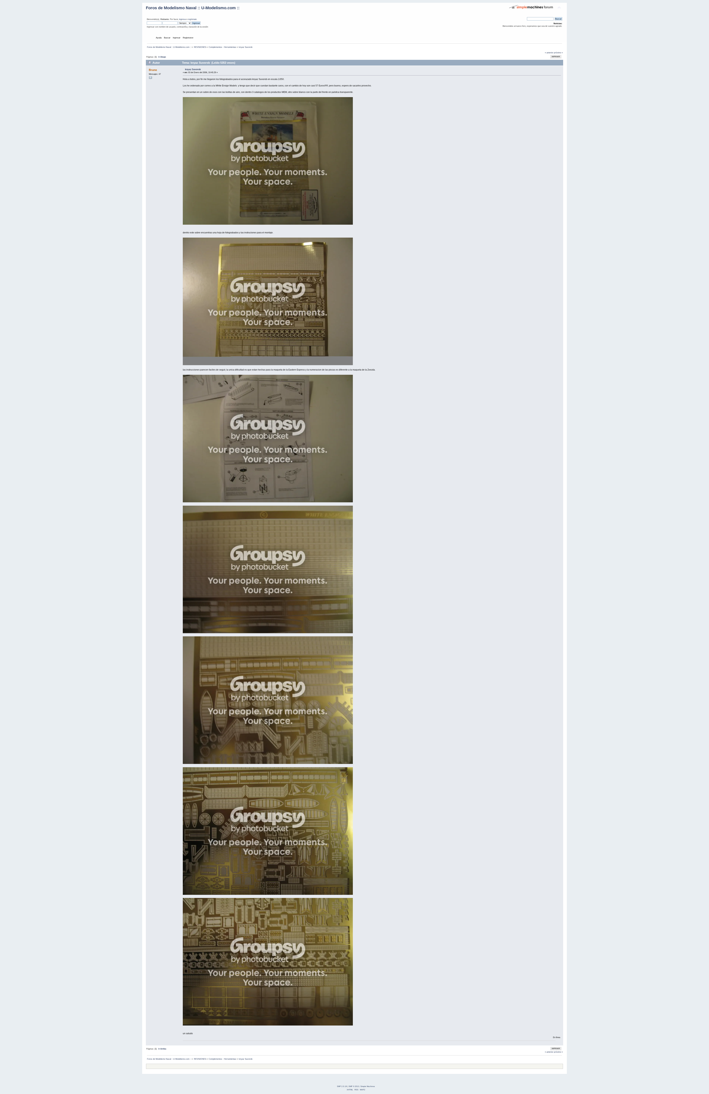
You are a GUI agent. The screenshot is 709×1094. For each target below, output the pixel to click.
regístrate (192, 19)
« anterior (549, 53)
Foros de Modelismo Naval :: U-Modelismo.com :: (192, 8)
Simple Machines (367, 1086)
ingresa (182, 19)
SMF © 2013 (354, 1086)
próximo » (558, 53)
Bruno (153, 69)
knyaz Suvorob (193, 69)
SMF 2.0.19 (342, 1086)
